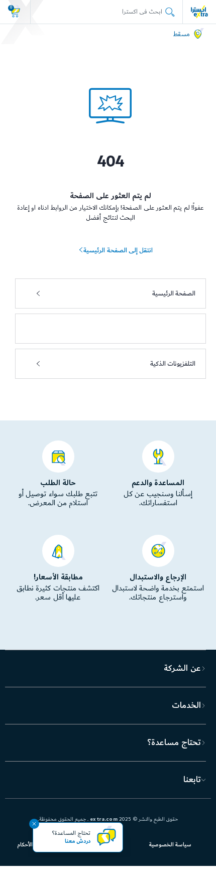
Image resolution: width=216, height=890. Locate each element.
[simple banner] (199, 11)
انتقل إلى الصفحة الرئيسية (118, 250)
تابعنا (192, 779)
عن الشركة (182, 668)
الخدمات (186, 705)
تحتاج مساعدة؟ (173, 742)
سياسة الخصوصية (170, 845)
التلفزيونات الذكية (172, 363)
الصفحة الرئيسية (173, 293)
